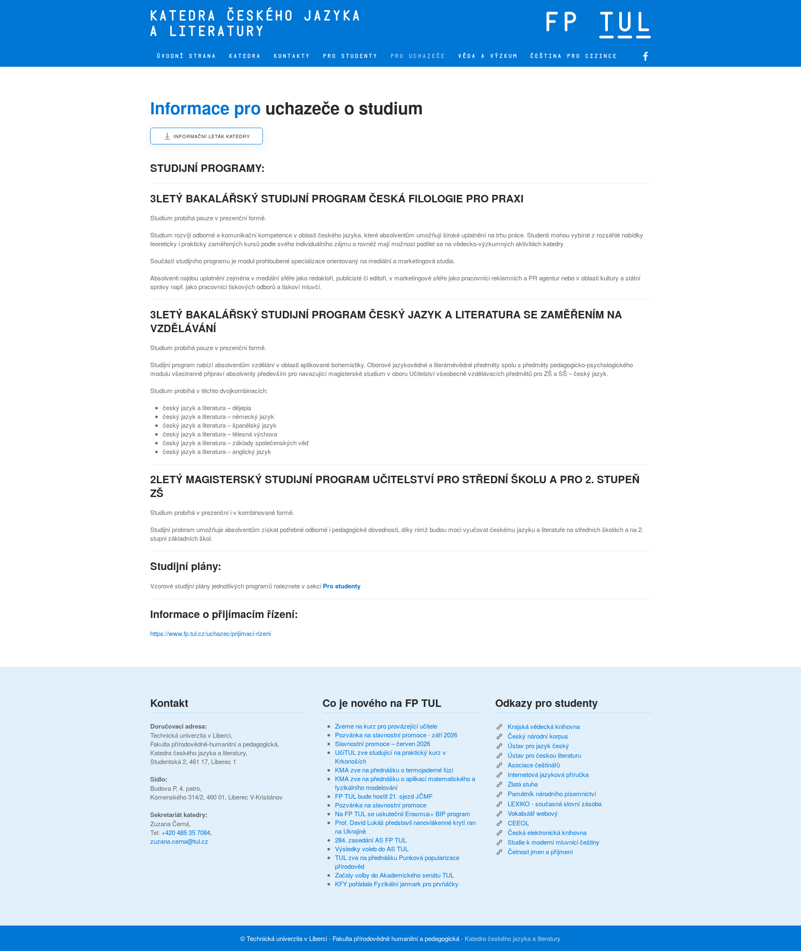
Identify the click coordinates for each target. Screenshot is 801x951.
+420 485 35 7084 (185, 832)
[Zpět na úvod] (290, 23)
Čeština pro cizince (573, 56)
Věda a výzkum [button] (487, 56)
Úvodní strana (186, 56)
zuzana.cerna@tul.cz (179, 841)
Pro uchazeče (417, 56)
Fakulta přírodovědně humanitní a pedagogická (395, 938)
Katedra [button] (245, 56)
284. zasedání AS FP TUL (370, 839)
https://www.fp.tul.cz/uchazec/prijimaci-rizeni (210, 633)
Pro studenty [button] (350, 56)
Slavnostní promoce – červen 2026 (382, 743)
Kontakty (291, 56)
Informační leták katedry (212, 136)
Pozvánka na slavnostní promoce (380, 804)
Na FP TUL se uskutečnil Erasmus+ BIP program (402, 813)
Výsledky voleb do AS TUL (371, 848)
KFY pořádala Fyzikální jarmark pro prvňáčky (396, 883)
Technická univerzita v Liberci (287, 938)
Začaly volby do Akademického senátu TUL (394, 874)
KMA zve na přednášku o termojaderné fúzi (394, 769)
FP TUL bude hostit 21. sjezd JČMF (384, 796)
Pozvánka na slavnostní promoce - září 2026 (396, 734)
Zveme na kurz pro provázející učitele (386, 725)
